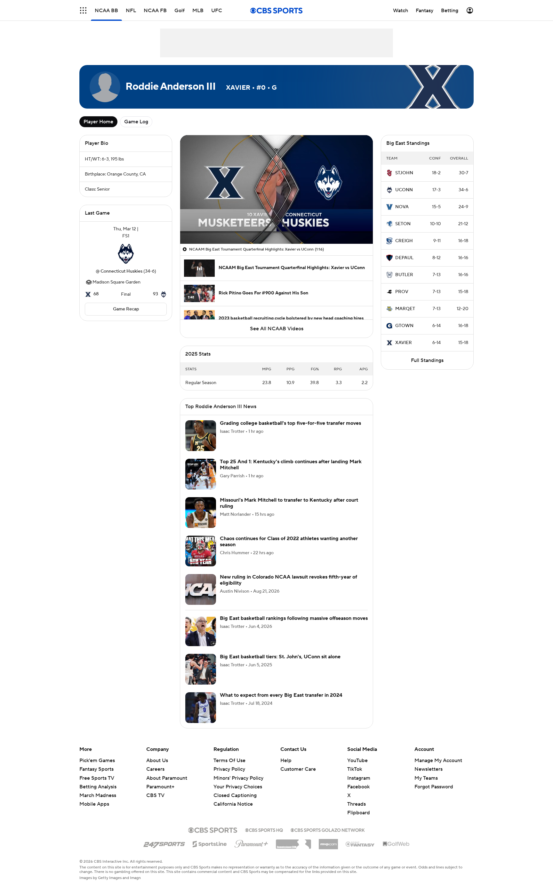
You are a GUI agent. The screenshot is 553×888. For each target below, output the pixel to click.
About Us (157, 760)
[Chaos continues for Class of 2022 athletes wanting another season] (200, 551)
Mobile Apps (94, 804)
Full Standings (427, 360)
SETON (403, 224)
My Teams (426, 778)
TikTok (354, 769)
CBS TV (155, 795)
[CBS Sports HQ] (264, 829)
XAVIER (403, 343)
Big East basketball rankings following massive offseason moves (294, 618)
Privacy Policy (229, 769)
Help (286, 760)
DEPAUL (404, 258)
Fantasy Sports (96, 769)
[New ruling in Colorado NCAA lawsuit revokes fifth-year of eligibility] (200, 589)
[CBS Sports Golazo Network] (328, 829)
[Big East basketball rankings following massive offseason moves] (200, 630)
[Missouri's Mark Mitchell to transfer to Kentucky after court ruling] (200, 512)
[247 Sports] (164, 843)
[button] (83, 10)
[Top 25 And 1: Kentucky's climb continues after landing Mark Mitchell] (200, 474)
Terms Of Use (229, 760)
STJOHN (404, 173)
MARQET (405, 309)
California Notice (233, 804)
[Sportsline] (210, 843)
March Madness (97, 795)
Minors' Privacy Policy (238, 778)
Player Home (98, 122)
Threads (356, 804)
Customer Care (298, 769)
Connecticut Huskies (121, 271)
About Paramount (166, 778)
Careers (155, 769)
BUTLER (404, 275)
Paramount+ (160, 787)
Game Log (136, 122)
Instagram (358, 778)
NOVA (402, 207)
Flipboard (358, 813)
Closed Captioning (235, 795)
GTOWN (404, 326)
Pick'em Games (97, 760)
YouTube (357, 760)
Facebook (358, 787)
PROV (401, 292)
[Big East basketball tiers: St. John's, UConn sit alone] (200, 669)
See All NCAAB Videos (276, 328)
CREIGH (404, 241)
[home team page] (126, 253)
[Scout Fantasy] (360, 844)
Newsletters (428, 769)
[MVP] (328, 841)
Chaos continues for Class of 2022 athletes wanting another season (289, 541)
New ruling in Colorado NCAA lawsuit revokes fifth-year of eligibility (288, 580)
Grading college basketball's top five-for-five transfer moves (290, 423)
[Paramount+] (251, 842)
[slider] (276, 225)
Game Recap (126, 309)
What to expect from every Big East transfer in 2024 (281, 695)
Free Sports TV (96, 778)
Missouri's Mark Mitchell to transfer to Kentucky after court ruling (289, 503)
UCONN (404, 190)
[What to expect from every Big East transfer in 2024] (200, 707)
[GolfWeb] (396, 844)
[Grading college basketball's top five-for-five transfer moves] (200, 435)
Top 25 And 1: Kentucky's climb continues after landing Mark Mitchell (291, 464)
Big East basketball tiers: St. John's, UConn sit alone (280, 657)
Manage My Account (438, 760)
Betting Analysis (97, 787)
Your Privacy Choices (237, 787)
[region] (276, 189)
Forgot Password (433, 787)
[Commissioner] (293, 842)
